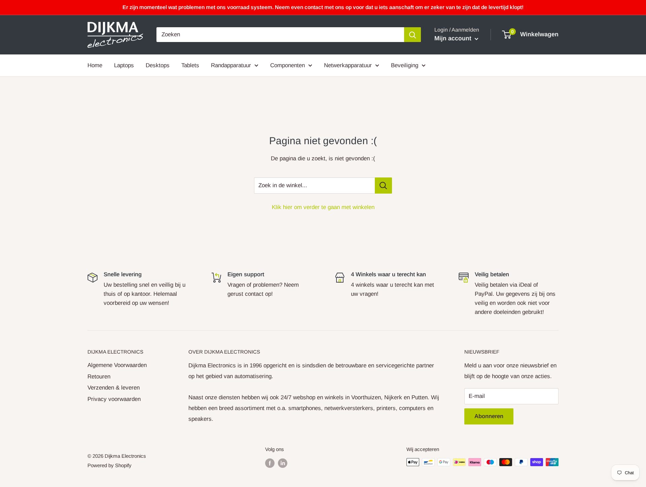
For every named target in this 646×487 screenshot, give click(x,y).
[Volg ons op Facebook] (270, 463)
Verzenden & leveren (113, 387)
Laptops (124, 65)
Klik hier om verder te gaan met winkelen (323, 207)
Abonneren (488, 416)
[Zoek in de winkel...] (383, 185)
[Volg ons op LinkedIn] (282, 463)
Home (94, 65)
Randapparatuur (231, 65)
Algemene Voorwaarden (117, 365)
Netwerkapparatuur (348, 65)
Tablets (190, 65)
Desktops (158, 65)
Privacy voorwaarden (114, 399)
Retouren (98, 376)
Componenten (287, 65)
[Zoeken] (412, 34)
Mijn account (453, 38)
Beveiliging (404, 65)
